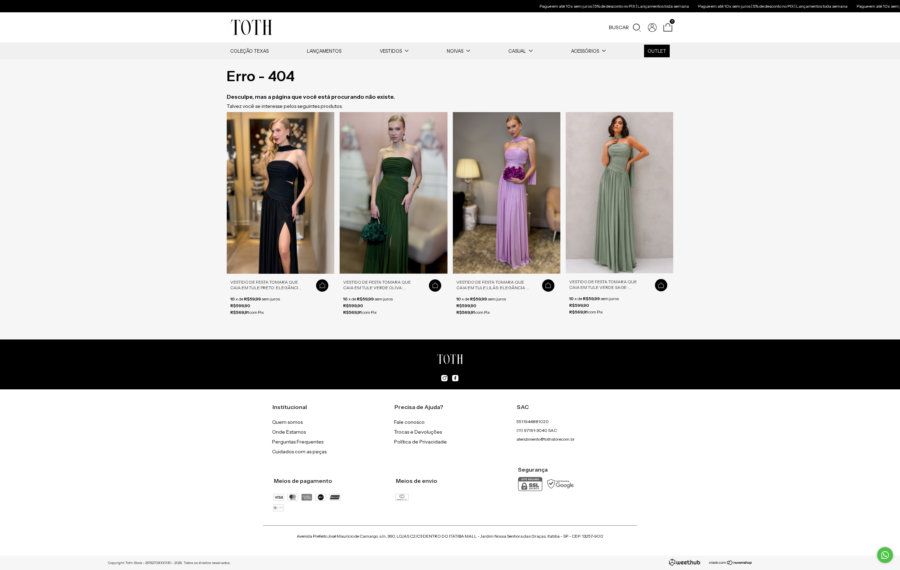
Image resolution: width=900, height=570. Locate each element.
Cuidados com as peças (299, 451)
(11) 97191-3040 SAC (536, 430)
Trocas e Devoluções (418, 432)
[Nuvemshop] (731, 563)
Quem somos (287, 422)
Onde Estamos (289, 432)
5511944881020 (532, 421)
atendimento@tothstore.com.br (545, 439)
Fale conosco (409, 422)
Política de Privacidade (420, 442)
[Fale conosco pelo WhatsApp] (885, 555)
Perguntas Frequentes (297, 442)
